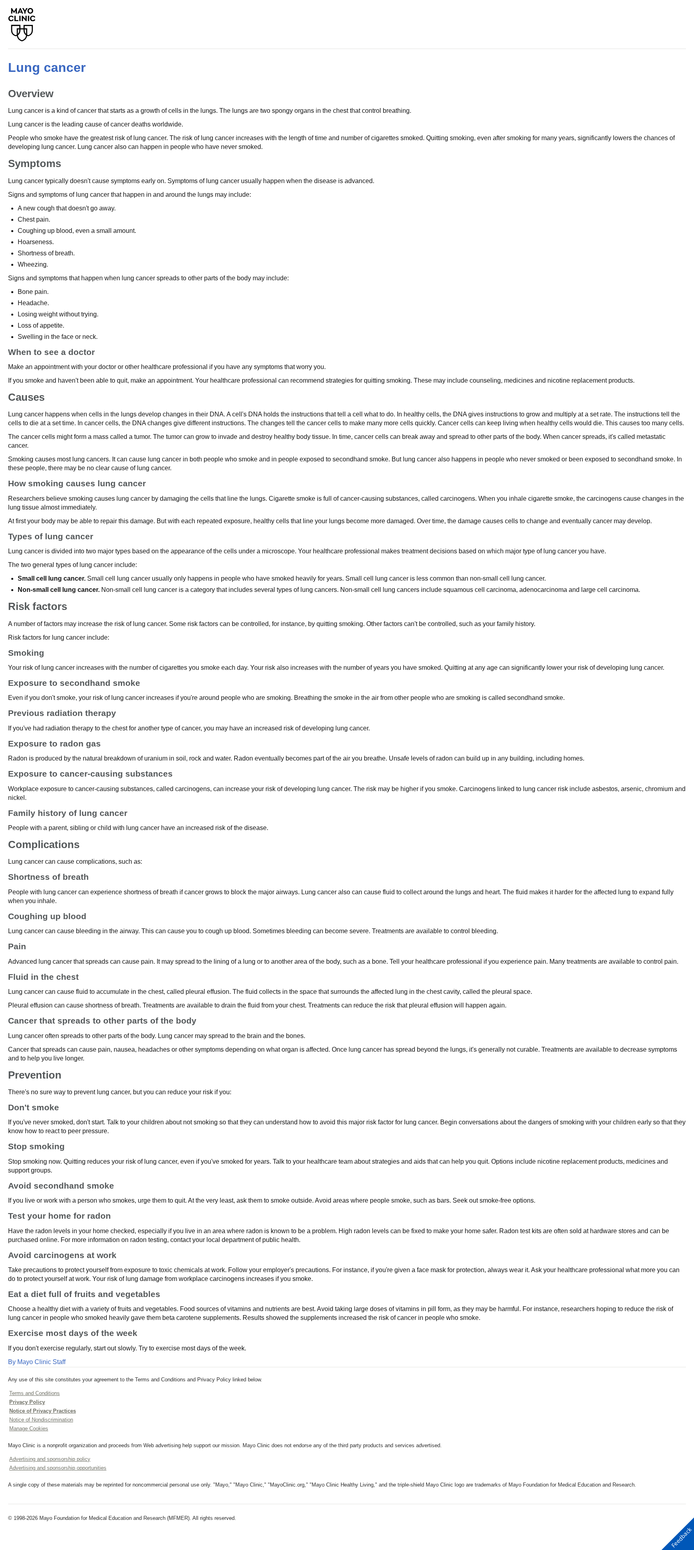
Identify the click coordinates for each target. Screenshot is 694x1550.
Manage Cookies (28, 1429)
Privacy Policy (27, 1402)
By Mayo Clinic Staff (36, 1361)
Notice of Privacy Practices (42, 1411)
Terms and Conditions (34, 1393)
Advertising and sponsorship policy (49, 1459)
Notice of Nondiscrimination (41, 1420)
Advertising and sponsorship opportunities (57, 1468)
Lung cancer (47, 67)
